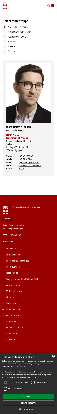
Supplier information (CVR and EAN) (22, 279)
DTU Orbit (10, 339)
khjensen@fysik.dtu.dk (29, 162)
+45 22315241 (26, 159)
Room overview (13, 267)
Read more (31, 377)
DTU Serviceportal (14, 291)
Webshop (10, 297)
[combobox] (53, 356)
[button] (52, 5)
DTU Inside (11, 321)
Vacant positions (13, 285)
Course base (11, 303)
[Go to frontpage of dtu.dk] (5, 5)
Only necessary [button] (28, 403)
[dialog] (28, 383)
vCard (21, 168)
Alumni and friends (14, 327)
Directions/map (13, 254)
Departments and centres (17, 260)
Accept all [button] (28, 396)
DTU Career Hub (13, 309)
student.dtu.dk (12, 315)
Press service (12, 273)
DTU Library (11, 333)
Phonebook (11, 248)
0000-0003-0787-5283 (30, 165)
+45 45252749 (26, 156)
